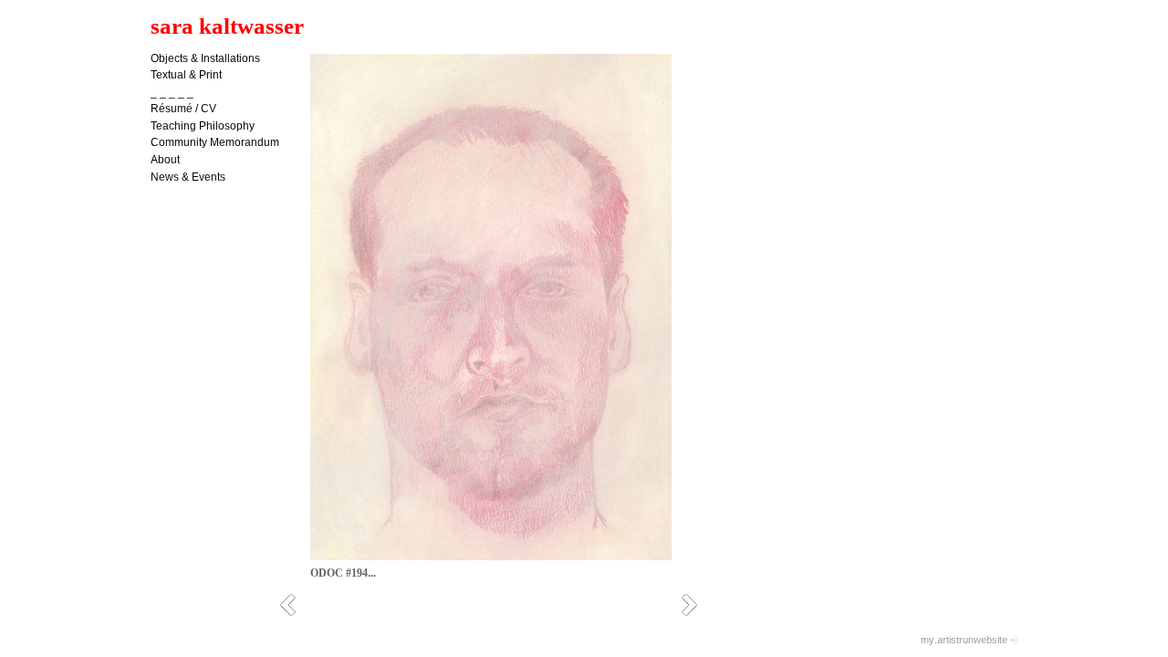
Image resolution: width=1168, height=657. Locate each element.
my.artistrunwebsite (964, 639)
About (165, 159)
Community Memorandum (215, 142)
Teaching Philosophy (203, 126)
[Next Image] (696, 604)
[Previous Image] (294, 604)
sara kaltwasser (227, 26)
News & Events (188, 177)
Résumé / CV (183, 108)
